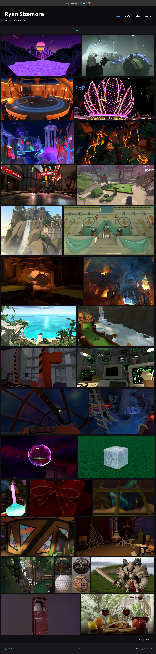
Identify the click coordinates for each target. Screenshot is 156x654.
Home (117, 16)
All (78, 30)
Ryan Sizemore (24, 13)
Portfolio (128, 16)
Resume (147, 16)
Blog (138, 16)
